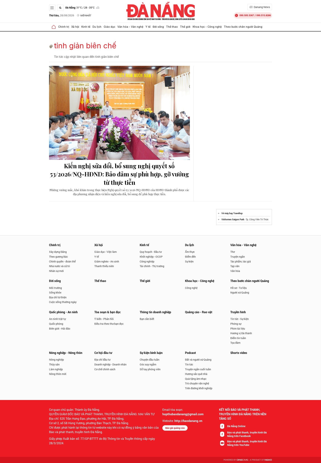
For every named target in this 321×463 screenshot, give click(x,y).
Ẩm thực (190, 252)
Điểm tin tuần (238, 338)
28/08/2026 (61, 15)
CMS (242, 460)
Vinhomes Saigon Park (232, 219)
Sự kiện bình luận (151, 353)
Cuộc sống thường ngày (63, 302)
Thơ (232, 252)
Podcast (190, 353)
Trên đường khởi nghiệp (198, 388)
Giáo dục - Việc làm (105, 252)
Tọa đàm (235, 342)
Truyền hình (238, 312)
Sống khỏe (55, 292)
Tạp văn (234, 266)
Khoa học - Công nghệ (207, 26)
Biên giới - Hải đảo (59, 328)
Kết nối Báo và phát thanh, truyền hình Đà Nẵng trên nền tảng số (242, 414)
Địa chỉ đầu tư (102, 359)
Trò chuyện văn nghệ (197, 383)
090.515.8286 (263, 15)
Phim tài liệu (237, 328)
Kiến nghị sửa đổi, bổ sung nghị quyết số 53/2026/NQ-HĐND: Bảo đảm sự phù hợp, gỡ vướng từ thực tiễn (119, 174)
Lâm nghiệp (56, 369)
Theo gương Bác (58, 256)
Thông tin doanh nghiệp (155, 312)
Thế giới (185, 26)
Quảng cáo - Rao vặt (198, 312)
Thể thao (172, 26)
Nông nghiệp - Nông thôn (65, 353)
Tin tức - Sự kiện (239, 319)
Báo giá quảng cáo (175, 428)
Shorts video (238, 353)
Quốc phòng (56, 323)
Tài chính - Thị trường (152, 266)
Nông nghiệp (56, 359)
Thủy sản (54, 364)
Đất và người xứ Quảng (198, 359)
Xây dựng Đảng (58, 252)
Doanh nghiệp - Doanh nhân (110, 364)
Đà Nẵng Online (236, 426)
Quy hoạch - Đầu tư (151, 252)
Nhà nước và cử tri (59, 266)
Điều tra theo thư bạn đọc (109, 323)
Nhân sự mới (56, 271)
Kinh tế (85, 26)
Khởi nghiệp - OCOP (151, 256)
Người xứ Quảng (239, 292)
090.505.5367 (246, 15)
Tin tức (189, 364)
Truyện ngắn (237, 256)
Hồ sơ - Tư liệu (238, 288)
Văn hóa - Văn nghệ (130, 26)
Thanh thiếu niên (104, 266)
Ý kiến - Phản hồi (104, 319)
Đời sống (158, 26)
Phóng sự (235, 323)
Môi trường (55, 288)
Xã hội (75, 26)
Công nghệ (191, 288)
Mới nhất (85, 15)
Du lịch (97, 26)
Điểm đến (190, 256)
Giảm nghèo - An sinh (106, 261)
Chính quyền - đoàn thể (62, 261)
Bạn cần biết (147, 319)
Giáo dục (109, 26)
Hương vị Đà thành (241, 333)
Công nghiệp (147, 261)
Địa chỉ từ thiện (58, 297)
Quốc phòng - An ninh (63, 312)
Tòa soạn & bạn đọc (107, 312)
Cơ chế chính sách (104, 369)
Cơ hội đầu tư (103, 353)
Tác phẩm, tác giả (240, 261)
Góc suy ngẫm (148, 364)
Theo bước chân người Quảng (243, 26)
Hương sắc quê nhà (196, 374)
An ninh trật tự (57, 319)
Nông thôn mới (57, 374)
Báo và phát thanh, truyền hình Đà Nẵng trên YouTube (247, 443)
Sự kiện (189, 261)
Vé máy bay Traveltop (232, 213)
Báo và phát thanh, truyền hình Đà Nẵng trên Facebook (247, 434)
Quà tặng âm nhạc (195, 378)
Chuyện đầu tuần (149, 359)
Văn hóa (235, 271)
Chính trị (63, 26)
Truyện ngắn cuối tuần (198, 369)
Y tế (147, 26)
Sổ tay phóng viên (150, 369)
